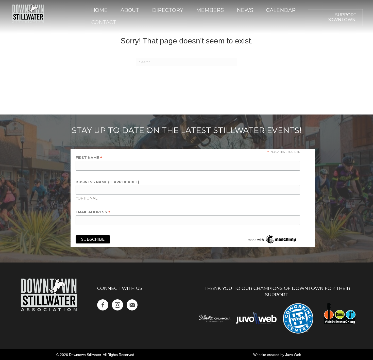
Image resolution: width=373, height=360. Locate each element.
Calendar (281, 10)
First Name (89, 157)
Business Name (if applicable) (107, 182)
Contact (103, 22)
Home (99, 10)
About (130, 10)
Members (210, 10)
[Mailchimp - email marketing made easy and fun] (272, 239)
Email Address (93, 212)
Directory (167, 10)
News (245, 10)
